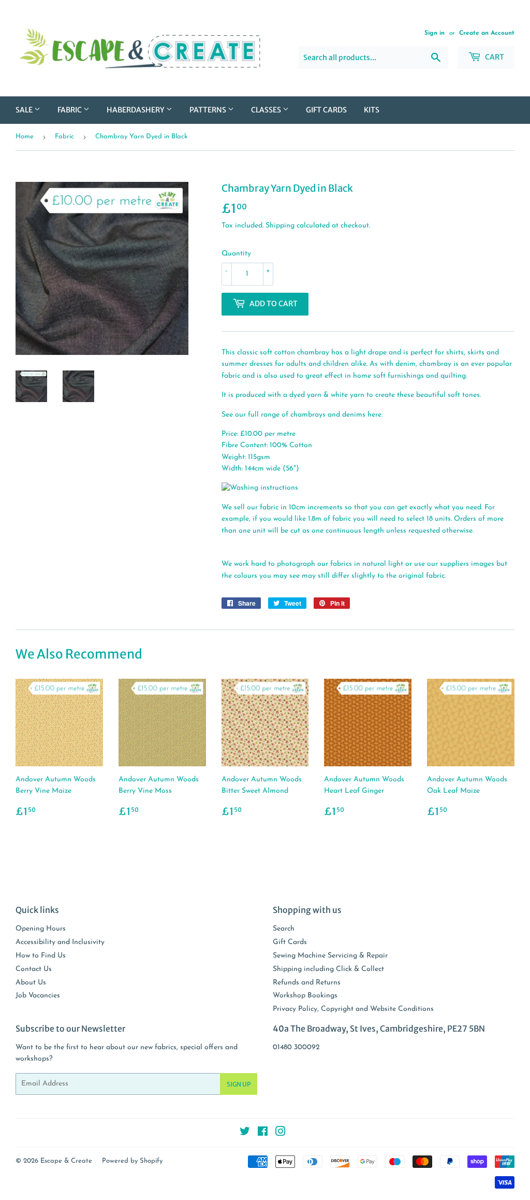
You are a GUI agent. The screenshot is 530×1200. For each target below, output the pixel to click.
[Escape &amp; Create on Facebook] (262, 1133)
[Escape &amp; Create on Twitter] (245, 1133)
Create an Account (486, 33)
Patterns (208, 110)
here (374, 415)
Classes (267, 110)
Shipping (280, 226)
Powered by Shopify (132, 1161)
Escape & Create (66, 1161)
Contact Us (34, 969)
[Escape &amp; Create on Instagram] (280, 1133)
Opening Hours (41, 929)
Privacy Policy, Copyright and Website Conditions (353, 1009)
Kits (371, 110)
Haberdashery (136, 110)
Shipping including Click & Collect (328, 969)
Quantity (236, 254)
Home (25, 136)
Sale (25, 110)
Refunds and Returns (307, 983)
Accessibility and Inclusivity (60, 942)
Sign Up (239, 1084)
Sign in (434, 33)
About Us (31, 983)
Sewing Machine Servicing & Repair (330, 956)
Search (284, 929)
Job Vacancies (38, 995)
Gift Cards (326, 110)
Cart (493, 57)
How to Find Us (41, 956)
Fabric (70, 110)
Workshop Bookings (305, 995)
